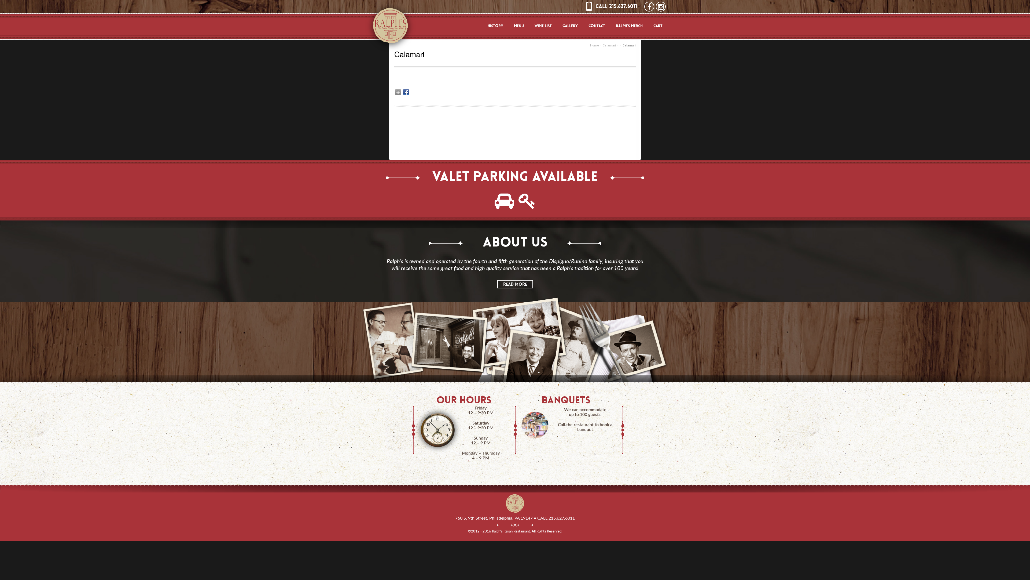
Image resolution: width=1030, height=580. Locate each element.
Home (594, 45)
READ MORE (515, 284)
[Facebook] (406, 92)
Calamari (609, 45)
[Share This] (398, 92)
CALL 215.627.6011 (616, 6)
